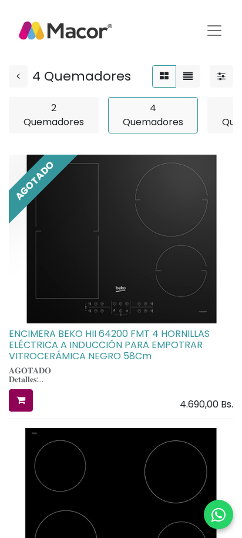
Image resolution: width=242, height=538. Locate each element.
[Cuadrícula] (164, 76)
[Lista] (188, 76)
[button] (21, 400)
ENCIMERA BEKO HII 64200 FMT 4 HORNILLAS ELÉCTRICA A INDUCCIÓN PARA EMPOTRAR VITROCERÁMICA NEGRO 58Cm (109, 345)
